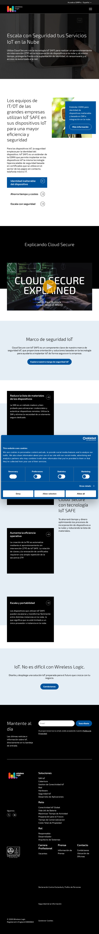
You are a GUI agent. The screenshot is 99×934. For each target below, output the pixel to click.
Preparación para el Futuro (50, 816)
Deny (18, 494)
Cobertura (43, 781)
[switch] (37, 476)
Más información (80, 127)
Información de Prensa (65, 852)
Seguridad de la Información (49, 904)
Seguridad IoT (44, 793)
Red (40, 787)
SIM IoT (41, 778)
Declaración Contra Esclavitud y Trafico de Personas (59, 887)
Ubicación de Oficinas (83, 855)
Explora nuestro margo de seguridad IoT (49, 361)
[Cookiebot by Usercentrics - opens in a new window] (84, 439)
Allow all (81, 494)
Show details (85, 486)
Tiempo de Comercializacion (51, 819)
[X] (9, 815)
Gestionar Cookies (45, 920)
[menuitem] (74, 2)
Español (86, 2)
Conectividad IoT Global (49, 807)
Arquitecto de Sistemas (49, 839)
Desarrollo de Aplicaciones (51, 796)
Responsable (44, 833)
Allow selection (49, 494)
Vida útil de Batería (47, 810)
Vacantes (42, 853)
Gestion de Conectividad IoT (51, 784)
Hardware (43, 790)
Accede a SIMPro (74, 2)
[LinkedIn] (14, 815)
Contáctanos (49, 686)
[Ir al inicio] (16, 775)
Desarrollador (44, 836)
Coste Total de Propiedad (50, 823)
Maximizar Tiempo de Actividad (53, 813)
